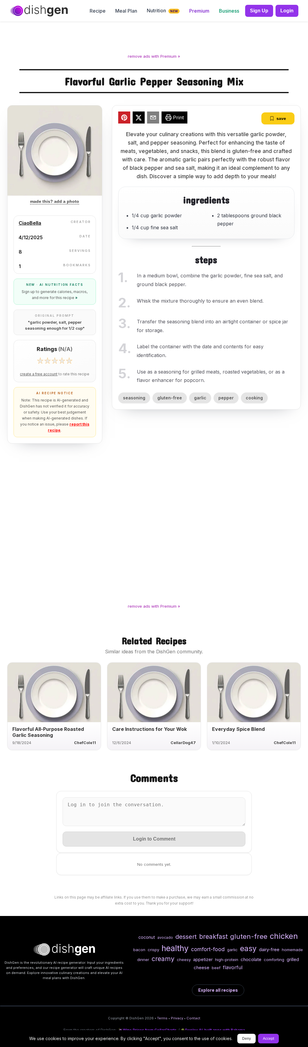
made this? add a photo (54, 201)
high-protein (226, 959)
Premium (199, 11)
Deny (246, 1038)
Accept (268, 1038)
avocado (165, 937)
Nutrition (162, 11)
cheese (201, 967)
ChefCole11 (85, 742)
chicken (284, 936)
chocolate (251, 959)
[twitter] (139, 118)
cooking (254, 397)
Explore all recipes (218, 990)
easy (248, 948)
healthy (175, 948)
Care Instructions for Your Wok (149, 729)
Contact (193, 1018)
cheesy (184, 959)
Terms (162, 1018)
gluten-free (169, 397)
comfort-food (208, 949)
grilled (293, 959)
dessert (186, 936)
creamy (163, 959)
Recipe (98, 11)
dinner (143, 959)
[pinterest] (124, 118)
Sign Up (259, 10)
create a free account (38, 374)
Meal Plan (126, 11)
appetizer (203, 959)
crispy (153, 949)
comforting (274, 959)
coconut (146, 937)
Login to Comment (154, 838)
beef (216, 967)
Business (229, 11)
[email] (153, 118)
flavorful (232, 967)
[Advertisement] (154, 38)
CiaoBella (30, 223)
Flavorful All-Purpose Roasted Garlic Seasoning (48, 732)
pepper (226, 397)
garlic (200, 397)
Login (287, 10)
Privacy (177, 1018)
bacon (139, 949)
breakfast (213, 936)
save (281, 118)
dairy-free (269, 949)
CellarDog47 (183, 742)
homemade (292, 949)
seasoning (134, 397)
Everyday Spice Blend (238, 729)
